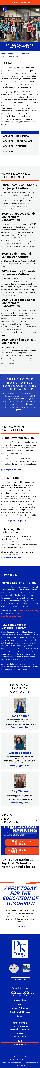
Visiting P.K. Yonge (20, 1008)
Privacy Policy (21, 1056)
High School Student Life (18, 53)
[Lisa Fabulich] (20, 705)
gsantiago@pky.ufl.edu (20, 766)
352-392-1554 (20, 1036)
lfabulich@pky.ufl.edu (20, 727)
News (20, 1004)
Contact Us (20, 979)
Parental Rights (20, 1065)
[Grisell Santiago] (20, 742)
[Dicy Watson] (20, 781)
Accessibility (11, 1056)
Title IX (12, 1060)
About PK (8, 151)
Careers (20, 1016)
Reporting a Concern (31, 1063)
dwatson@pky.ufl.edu (20, 803)
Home (3, 53)
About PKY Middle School (17, 141)
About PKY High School (16, 136)
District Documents (23, 1060)
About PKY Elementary (16, 146)
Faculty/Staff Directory (20, 1012)
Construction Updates (20, 2)
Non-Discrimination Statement (12, 1063)
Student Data (20, 1000)
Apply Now (20, 927)
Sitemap (30, 1056)
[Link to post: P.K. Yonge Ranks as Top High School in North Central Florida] (20, 840)
